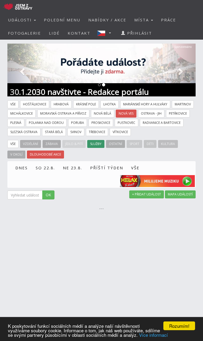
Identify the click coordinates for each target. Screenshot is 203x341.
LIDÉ (54, 33)
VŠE (135, 167)
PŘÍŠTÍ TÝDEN (106, 167)
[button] (105, 33)
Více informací (153, 334)
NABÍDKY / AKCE (107, 19)
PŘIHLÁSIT (139, 33)
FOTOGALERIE (24, 33)
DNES (21, 167)
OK (48, 194)
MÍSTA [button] (142, 19)
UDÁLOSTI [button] (20, 19)
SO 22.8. (45, 167)
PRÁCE (168, 19)
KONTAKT (79, 33)
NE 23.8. (72, 167)
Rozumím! (179, 326)
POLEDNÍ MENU (62, 19)
